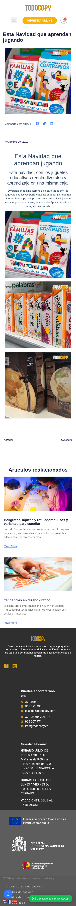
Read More (10, 546)
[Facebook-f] (6, 666)
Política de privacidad (22, 897)
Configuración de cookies (24, 886)
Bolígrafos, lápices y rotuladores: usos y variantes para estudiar (36, 522)
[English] (5, 901)
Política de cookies (20, 891)
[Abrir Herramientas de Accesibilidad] (8, 894)
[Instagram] (15, 666)
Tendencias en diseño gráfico (27, 600)
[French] (10, 901)
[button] (14, 20)
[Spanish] (14, 901)
